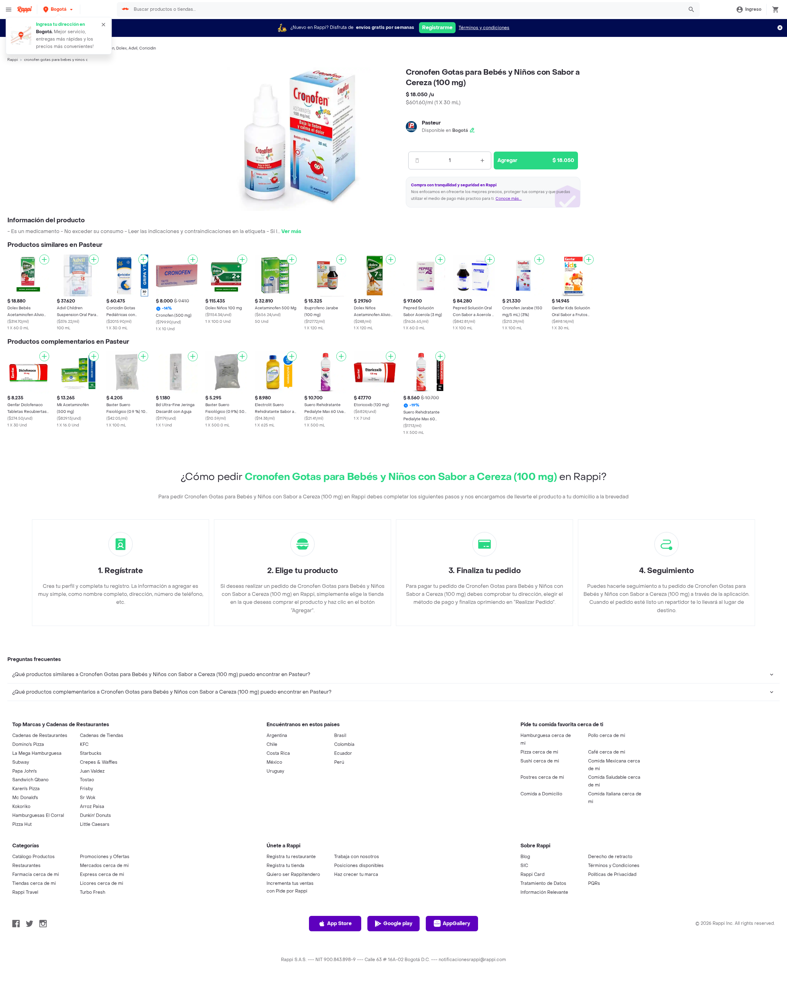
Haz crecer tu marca (356, 874)
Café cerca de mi (606, 752)
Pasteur (431, 123)
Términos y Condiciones (613, 866)
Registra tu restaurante (291, 857)
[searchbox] (406, 9)
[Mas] (482, 160)
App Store (339, 923)
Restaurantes (26, 866)
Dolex (121, 48)
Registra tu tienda (285, 866)
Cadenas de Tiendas (101, 735)
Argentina (277, 735)
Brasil (340, 735)
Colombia (344, 744)
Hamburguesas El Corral (38, 815)
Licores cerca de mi (101, 883)
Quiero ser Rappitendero (293, 874)
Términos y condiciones (484, 28)
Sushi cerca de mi (539, 761)
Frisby (86, 789)
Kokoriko (21, 807)
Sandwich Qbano (30, 780)
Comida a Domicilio (541, 794)
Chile (272, 744)
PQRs (594, 883)
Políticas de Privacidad (612, 874)
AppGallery (456, 923)
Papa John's (24, 771)
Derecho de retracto (610, 857)
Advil (133, 48)
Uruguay (275, 771)
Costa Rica (278, 753)
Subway (20, 762)
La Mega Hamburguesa (36, 753)
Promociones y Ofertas (104, 857)
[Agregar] (44, 259)
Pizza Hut (22, 824)
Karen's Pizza (26, 789)
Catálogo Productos (33, 857)
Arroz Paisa (92, 807)
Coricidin (147, 48)
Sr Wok (87, 798)
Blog (525, 857)
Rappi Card (532, 874)
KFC (84, 744)
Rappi (12, 59)
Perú (339, 762)
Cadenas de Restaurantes (39, 735)
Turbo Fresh (92, 892)
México (274, 762)
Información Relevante (544, 892)
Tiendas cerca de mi (34, 883)
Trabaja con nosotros (356, 857)
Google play (397, 923)
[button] (58, 9)
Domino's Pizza (28, 744)
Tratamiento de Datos (543, 883)
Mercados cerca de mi (104, 866)
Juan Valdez (92, 771)
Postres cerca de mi (542, 777)
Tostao (87, 780)
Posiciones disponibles (359, 866)
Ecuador (343, 753)
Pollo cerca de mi (606, 735)
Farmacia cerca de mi (35, 874)
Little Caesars (94, 824)
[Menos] (417, 160)
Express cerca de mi (102, 874)
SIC (524, 866)
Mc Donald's (25, 798)
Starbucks (90, 753)
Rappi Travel (25, 892)
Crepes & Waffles (98, 762)
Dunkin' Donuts (95, 815)
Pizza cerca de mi (539, 752)
